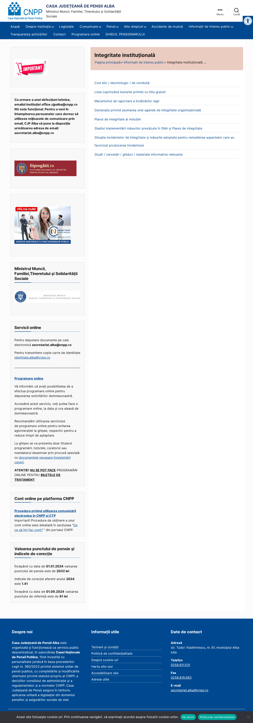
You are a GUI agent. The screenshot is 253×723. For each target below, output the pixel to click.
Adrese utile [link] (100, 679)
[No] (248, 717)
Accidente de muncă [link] (167, 26)
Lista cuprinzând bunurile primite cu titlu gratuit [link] (130, 92)
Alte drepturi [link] (133, 26)
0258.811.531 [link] (180, 665)
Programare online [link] (86, 34)
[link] (25, 11)
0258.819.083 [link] (181, 678)
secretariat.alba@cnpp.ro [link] (189, 690)
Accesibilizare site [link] (104, 673)
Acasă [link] (15, 26)
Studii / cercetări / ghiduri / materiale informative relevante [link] (138, 154)
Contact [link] (59, 34)
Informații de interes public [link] (209, 26)
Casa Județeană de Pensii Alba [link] (80, 6)
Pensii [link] (111, 26)
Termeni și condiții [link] (105, 647)
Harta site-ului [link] (102, 666)
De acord (188, 717)
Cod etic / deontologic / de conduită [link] (121, 83)
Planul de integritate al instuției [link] (117, 119)
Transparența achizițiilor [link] (28, 34)
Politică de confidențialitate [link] (111, 653)
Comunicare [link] (89, 26)
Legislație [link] (66, 26)
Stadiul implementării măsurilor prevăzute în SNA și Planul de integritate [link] (148, 128)
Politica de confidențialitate (217, 717)
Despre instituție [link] (38, 26)
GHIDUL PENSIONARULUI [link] (125, 34)
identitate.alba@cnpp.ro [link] (32, 357)
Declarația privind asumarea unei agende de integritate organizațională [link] (147, 110)
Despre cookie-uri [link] (104, 660)
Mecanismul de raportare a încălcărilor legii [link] (126, 101)
